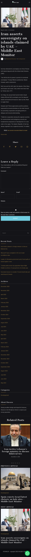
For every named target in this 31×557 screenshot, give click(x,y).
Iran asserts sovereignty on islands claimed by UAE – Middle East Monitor (15, 540)
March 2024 (4, 343)
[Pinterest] (9, 146)
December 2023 (5, 355)
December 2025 (5, 286)
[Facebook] (4, 146)
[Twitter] (15, 146)
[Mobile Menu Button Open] (1, 2)
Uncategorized (5, 395)
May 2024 (3, 335)
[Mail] (21, 146)
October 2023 (4, 363)
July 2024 (3, 327)
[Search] (29, 2)
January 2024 (4, 351)
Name (3, 192)
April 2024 (3, 339)
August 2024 (4, 323)
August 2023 (4, 371)
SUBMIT (15, 218)
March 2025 (4, 298)
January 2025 (4, 307)
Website (3, 201)
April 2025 (3, 294)
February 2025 (5, 303)
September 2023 (5, 367)
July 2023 (3, 375)
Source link (4, 134)
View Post (15, 435)
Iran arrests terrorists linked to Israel (17, 130)
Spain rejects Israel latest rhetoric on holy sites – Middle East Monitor (14, 499)
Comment (3, 171)
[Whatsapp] (27, 146)
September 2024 (5, 319)
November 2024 (5, 311)
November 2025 (5, 290)
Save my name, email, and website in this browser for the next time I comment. (15, 214)
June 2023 (3, 379)
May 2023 (3, 383)
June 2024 (4, 331)
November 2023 (5, 359)
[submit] (28, 233)
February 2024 (5, 347)
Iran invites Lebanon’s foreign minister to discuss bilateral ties (15, 451)
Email (18, 192)
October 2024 (4, 315)
